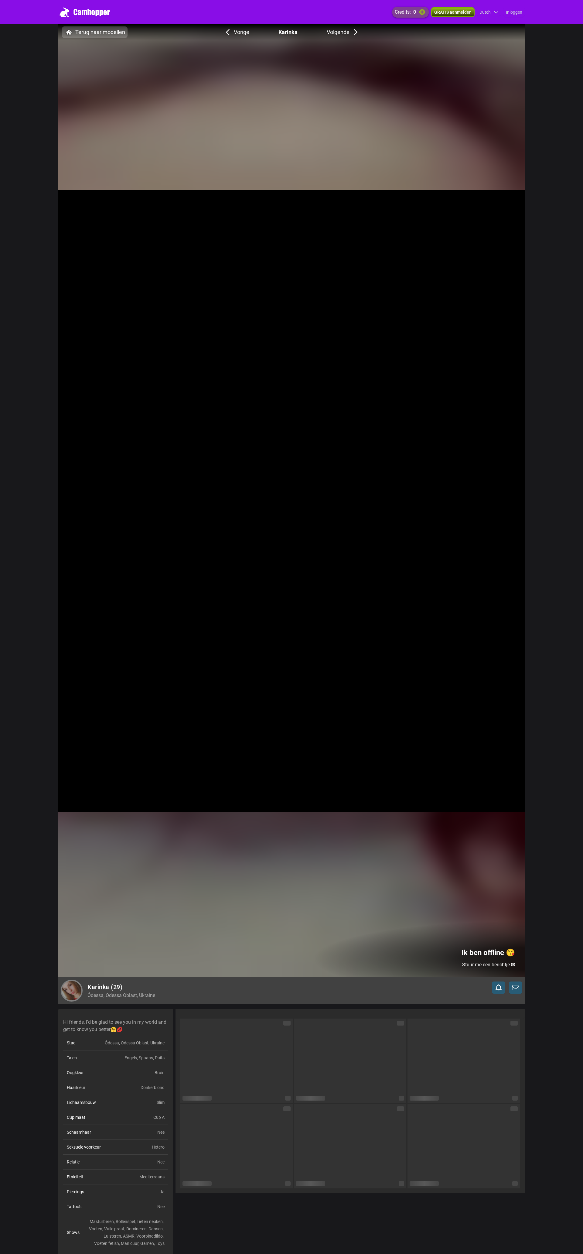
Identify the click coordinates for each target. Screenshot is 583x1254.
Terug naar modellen (100, 32)
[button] (489, 12)
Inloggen (514, 12)
